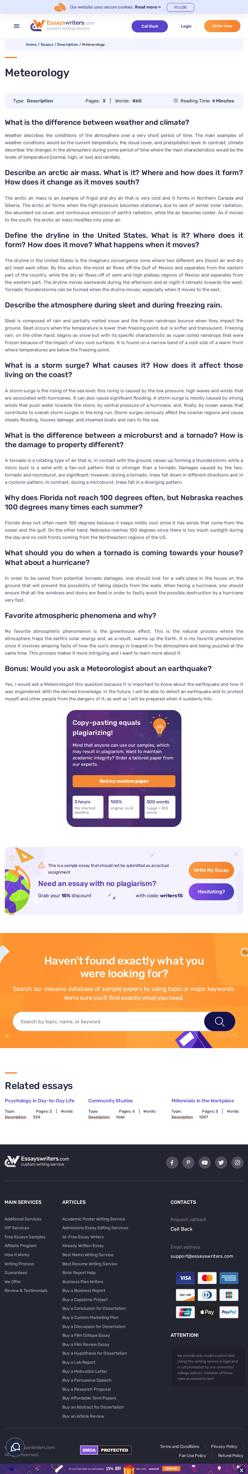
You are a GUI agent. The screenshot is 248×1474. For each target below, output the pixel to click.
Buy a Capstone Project (85, 1299)
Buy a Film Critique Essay (86, 1335)
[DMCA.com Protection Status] (106, 1453)
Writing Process (19, 1264)
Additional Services (23, 1219)
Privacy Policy (224, 1446)
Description (67, 44)
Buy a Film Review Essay (85, 1344)
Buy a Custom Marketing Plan (90, 1317)
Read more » (148, 7)
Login (186, 26)
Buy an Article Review (83, 1416)
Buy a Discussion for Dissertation (94, 1326)
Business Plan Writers (82, 1281)
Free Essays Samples (25, 1237)
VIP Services (17, 1227)
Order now (222, 26)
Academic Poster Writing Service (93, 1219)
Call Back (150, 26)
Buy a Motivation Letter (84, 1371)
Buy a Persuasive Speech (87, 1380)
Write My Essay (211, 870)
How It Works (17, 1254)
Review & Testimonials (26, 1290)
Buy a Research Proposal (86, 1389)
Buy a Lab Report (78, 1362)
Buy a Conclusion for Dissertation (94, 1308)
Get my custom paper (124, 781)
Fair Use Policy (192, 1455)
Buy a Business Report (83, 1290)
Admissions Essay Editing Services (95, 1227)
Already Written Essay (83, 1245)
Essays (47, 44)
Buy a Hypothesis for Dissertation (94, 1353)
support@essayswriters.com (202, 1256)
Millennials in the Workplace (202, 1101)
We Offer (13, 1281)
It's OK (180, 7)
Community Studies (110, 1101)
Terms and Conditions (179, 1446)
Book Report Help (79, 1272)
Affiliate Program (21, 1245)
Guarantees (16, 1272)
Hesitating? (211, 892)
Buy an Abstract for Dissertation (93, 1407)
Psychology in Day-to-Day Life (39, 1101)
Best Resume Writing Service (89, 1264)
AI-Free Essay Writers (83, 1237)
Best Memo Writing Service (87, 1254)
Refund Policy (230, 1455)
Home (31, 44)
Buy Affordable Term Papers (89, 1398)
